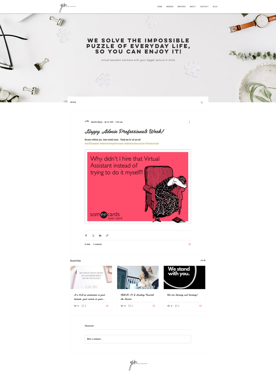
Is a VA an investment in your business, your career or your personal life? (89, 297)
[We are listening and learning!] (184, 277)
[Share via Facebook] (86, 235)
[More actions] (189, 122)
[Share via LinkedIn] (100, 235)
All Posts (73, 102)
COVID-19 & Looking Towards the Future (137, 297)
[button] (201, 102)
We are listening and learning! (182, 295)
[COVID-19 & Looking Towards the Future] (138, 277)
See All (203, 260)
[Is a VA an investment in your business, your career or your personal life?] (91, 277)
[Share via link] (107, 235)
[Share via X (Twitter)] (93, 235)
